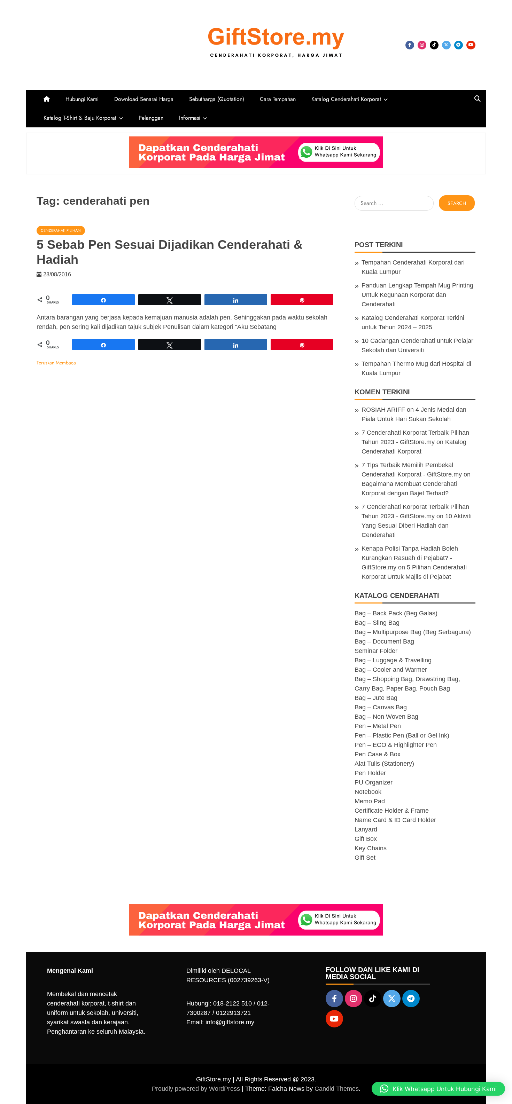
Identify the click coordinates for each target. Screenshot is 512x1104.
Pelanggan (151, 118)
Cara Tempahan (278, 99)
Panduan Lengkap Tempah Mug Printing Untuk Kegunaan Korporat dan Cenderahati (417, 295)
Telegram (458, 45)
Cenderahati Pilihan (61, 230)
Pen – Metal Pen (378, 726)
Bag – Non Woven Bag (386, 716)
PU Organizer (374, 782)
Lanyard (366, 829)
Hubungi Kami (82, 99)
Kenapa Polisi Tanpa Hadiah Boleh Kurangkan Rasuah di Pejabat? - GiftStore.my (410, 558)
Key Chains (371, 848)
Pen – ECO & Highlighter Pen (396, 744)
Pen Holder (370, 773)
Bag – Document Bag (384, 641)
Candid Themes (337, 1088)
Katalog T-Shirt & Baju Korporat (80, 118)
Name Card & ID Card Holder (395, 820)
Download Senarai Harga (143, 99)
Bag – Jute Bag (376, 697)
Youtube (470, 45)
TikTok (434, 45)
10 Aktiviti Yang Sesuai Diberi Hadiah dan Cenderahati (417, 525)
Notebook (368, 791)
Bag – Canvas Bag (381, 707)
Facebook (409, 45)
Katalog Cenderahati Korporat (346, 99)
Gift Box (366, 838)
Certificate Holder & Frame (392, 810)
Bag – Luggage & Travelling (393, 660)
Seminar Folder (376, 650)
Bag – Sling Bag (377, 622)
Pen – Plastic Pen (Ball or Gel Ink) (402, 735)
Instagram (422, 45)
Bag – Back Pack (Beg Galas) (396, 613)
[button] (438, 1089)
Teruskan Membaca (56, 362)
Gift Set (365, 857)
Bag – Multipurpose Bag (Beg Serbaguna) (413, 632)
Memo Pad (370, 801)
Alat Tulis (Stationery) (384, 763)
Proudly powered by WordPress (197, 1088)
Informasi (189, 118)
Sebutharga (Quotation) (216, 99)
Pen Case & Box (378, 754)
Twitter (446, 45)
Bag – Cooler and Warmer (391, 669)
